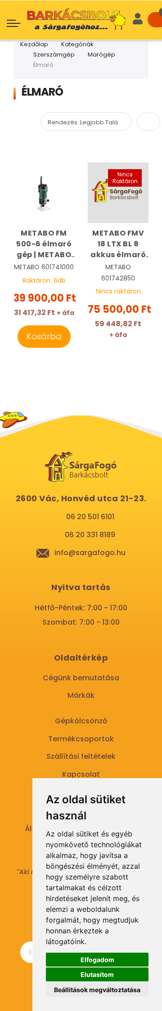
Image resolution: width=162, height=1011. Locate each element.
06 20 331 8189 (90, 535)
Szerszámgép (54, 54)
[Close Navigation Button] (69, 9)
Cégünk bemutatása (81, 678)
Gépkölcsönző (81, 721)
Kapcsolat (81, 774)
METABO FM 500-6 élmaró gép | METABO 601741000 (44, 244)
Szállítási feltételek (81, 756)
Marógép (101, 54)
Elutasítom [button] (97, 974)
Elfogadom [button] (97, 959)
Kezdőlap (34, 44)
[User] (138, 19)
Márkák (81, 695)
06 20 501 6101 (90, 517)
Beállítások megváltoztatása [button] (97, 989)
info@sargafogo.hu (90, 552)
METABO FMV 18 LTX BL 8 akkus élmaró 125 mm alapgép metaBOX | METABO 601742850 (118, 244)
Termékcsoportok (81, 739)
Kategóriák (77, 44)
